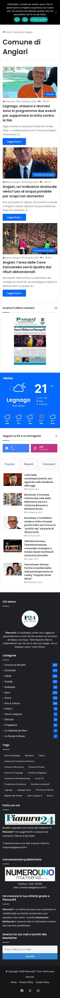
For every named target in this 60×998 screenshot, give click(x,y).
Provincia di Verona (45, 790)
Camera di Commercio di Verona (19, 761)
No (25, 19)
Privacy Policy (26, 982)
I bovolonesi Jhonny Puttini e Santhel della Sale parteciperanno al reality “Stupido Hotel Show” (38, 571)
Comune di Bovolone (14, 767)
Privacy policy (39, 19)
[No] (56, 12)
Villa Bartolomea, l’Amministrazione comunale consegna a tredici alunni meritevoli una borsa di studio (39, 548)
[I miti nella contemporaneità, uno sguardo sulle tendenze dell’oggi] (13, 479)
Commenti (49, 464)
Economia (10, 670)
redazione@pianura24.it (14, 847)
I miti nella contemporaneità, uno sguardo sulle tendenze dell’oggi (38, 480)
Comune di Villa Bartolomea (17, 778)
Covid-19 (39, 778)
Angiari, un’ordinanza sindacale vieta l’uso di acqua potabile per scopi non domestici (30, 191)
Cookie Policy (42, 982)
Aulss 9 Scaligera (12, 755)
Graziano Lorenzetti (40, 784)
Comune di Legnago (13, 772)
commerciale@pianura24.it (32, 887)
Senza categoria (13, 714)
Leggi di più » (14, 141)
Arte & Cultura (12, 703)
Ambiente (9, 687)
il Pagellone (10, 725)
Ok (17, 19)
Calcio (41, 755)
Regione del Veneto (13, 795)
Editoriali (9, 719)
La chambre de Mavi (15, 730)
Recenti (28, 464)
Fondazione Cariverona (15, 784)
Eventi (7, 698)
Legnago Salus (24, 790)
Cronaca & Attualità (15, 664)
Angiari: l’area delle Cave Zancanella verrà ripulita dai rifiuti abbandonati (27, 267)
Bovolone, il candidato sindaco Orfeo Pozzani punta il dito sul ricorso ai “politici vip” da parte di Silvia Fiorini (40, 525)
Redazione (10, 101)
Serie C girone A (34, 795)
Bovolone (29, 755)
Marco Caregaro (12, 182)
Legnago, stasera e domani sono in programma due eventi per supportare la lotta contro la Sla (29, 113)
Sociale (8, 681)
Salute (7, 675)
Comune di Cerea (36, 767)
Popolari (10, 464)
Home (8, 32)
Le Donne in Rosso (14, 736)
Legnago (8, 790)
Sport (7, 692)
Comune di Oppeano (37, 772)
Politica (8, 708)
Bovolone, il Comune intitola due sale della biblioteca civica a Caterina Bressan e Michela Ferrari (37, 502)
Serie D (50, 795)
